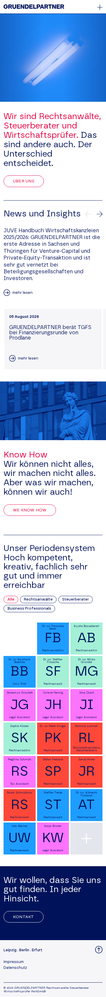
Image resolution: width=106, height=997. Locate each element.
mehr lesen (22, 293)
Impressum (14, 962)
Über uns (23, 181)
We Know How (30, 510)
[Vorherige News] (88, 214)
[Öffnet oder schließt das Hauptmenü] (99, 7)
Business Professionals (29, 609)
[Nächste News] (99, 214)
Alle (10, 599)
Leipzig (10, 950)
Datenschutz (15, 968)
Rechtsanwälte (38, 599)
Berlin (24, 950)
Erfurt (37, 950)
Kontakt (23, 917)
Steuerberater (75, 599)
